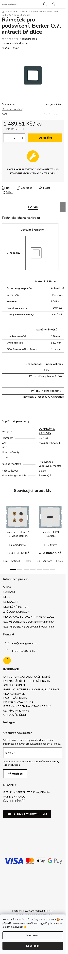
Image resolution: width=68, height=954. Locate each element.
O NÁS (7, 587)
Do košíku (45, 138)
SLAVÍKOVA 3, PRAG (16, 710)
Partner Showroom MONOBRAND (32, 911)
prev (3, 518)
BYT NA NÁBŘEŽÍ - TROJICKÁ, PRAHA (26, 681)
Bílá (5, 561)
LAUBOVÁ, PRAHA (15, 698)
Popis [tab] (33, 207)
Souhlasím (32, 946)
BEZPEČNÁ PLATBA (16, 607)
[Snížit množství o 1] (5, 138)
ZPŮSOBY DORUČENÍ (16, 612)
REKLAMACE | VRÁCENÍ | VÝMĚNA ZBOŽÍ (28, 617)
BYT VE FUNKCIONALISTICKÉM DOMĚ (26, 676)
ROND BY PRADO (14, 796)
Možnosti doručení (12, 109)
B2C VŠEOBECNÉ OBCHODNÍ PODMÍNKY (28, 622)
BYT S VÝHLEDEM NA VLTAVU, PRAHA (27, 706)
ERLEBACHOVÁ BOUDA (18, 702)
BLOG (6, 597)
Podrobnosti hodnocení (15, 43)
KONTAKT (9, 592)
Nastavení (32, 935)
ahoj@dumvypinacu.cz (24, 643)
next (62, 518)
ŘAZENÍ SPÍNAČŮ (14, 801)
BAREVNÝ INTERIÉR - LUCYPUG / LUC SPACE (31, 689)
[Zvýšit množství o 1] (22, 138)
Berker (14, 48)
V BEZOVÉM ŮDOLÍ (15, 715)
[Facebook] (7, 660)
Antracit (15, 561)
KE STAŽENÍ (10, 602)
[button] (27, 814)
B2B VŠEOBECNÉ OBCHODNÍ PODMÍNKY (28, 627)
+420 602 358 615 (23, 651)
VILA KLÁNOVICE (14, 694)
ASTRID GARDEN (14, 685)
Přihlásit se (15, 774)
